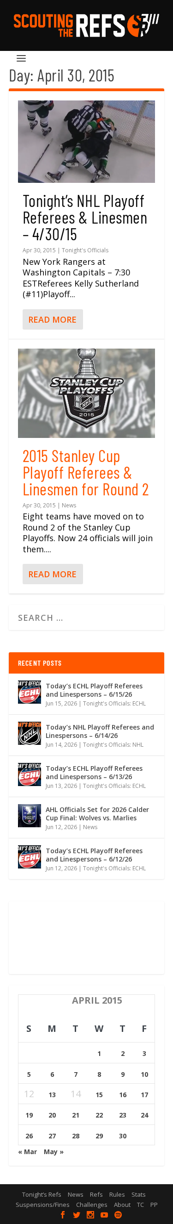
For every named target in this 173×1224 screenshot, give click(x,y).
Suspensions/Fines (43, 1204)
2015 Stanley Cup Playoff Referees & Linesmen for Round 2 (86, 472)
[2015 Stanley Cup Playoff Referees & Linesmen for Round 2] (86, 393)
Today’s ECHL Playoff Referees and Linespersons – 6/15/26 (94, 690)
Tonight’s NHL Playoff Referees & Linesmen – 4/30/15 (85, 217)
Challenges (91, 1204)
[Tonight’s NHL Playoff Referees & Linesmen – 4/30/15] (86, 141)
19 (29, 1115)
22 (99, 1115)
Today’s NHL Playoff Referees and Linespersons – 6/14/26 (100, 731)
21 (75, 1115)
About (122, 1204)
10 (144, 1074)
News (69, 505)
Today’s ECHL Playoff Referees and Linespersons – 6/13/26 (94, 772)
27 (52, 1135)
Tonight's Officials (85, 250)
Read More (52, 319)
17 (144, 1094)
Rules (117, 1194)
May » (54, 1151)
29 (99, 1135)
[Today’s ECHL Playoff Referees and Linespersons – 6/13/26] (29, 774)
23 (122, 1115)
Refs (96, 1194)
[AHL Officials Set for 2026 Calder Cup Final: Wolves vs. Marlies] (29, 815)
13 (52, 1094)
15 (99, 1094)
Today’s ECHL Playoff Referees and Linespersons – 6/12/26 (94, 854)
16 (122, 1094)
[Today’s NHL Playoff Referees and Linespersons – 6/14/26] (29, 733)
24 (144, 1115)
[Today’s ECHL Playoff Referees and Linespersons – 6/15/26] (29, 692)
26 (29, 1135)
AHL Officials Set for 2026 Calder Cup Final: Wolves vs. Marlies (97, 813)
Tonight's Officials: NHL (113, 745)
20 (52, 1115)
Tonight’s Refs (41, 1194)
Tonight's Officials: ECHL (114, 703)
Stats (138, 1194)
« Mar (27, 1151)
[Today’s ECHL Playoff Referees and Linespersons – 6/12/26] (29, 856)
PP (154, 1204)
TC (140, 1204)
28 (75, 1135)
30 (122, 1135)
